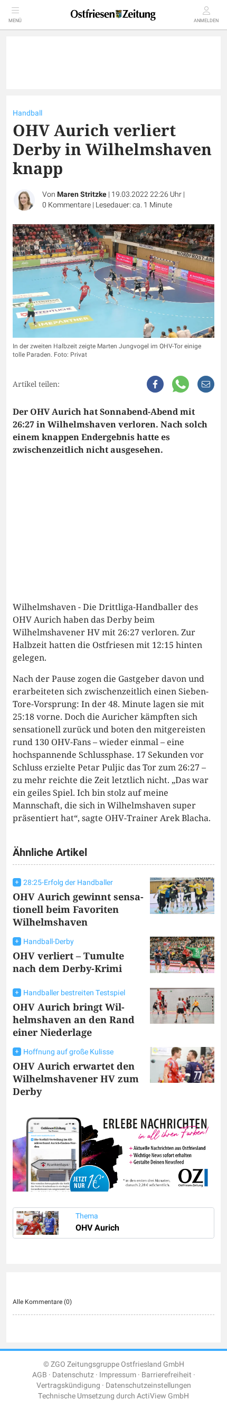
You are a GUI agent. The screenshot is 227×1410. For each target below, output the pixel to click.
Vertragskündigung (68, 1385)
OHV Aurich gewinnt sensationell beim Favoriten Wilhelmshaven (78, 909)
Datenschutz (73, 1374)
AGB (39, 1374)
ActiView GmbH (163, 1396)
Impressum (117, 1374)
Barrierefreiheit (166, 1374)
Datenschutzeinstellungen (148, 1385)
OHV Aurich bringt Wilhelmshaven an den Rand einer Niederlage (74, 1020)
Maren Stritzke (82, 194)
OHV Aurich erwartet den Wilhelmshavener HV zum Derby (76, 1079)
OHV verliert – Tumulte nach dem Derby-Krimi (68, 962)
